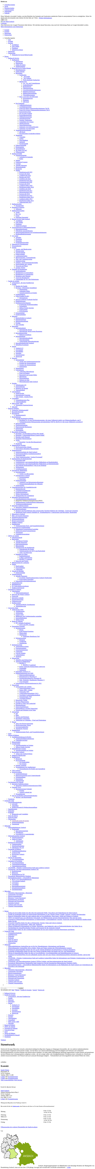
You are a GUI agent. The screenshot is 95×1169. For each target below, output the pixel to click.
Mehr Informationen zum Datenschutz (12, 26)
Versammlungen (16, 246)
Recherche (19, 169)
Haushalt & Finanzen (18, 207)
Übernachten (12, 819)
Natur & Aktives (13, 816)
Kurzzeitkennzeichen (25, 115)
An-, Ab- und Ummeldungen (31, 83)
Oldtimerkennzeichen (25, 117)
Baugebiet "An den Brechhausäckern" (30, 442)
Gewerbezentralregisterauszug (32, 90)
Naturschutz (15, 685)
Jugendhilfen (19, 351)
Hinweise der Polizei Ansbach (21, 594)
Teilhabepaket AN (21, 385)
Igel (17, 713)
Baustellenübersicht (17, 412)
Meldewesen (23, 81)
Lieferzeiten (19, 569)
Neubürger (11, 799)
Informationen (23, 298)
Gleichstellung (16, 391)
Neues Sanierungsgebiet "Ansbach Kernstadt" (29, 457)
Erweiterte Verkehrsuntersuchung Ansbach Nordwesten (35, 578)
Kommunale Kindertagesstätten (28, 304)
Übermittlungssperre (29, 95)
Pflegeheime (23, 376)
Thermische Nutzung (22, 728)
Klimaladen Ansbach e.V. (23, 671)
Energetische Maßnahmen (19, 470)
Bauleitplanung (16, 417)
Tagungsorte (15, 824)
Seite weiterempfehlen (7, 1080)
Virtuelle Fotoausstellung (15, 906)
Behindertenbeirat (21, 319)
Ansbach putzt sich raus (15, 904)
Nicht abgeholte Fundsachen (31, 80)
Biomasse (22, 640)
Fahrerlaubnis (16, 591)
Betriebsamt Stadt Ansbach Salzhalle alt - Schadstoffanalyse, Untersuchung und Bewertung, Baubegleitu (46, 512)
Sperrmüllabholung (21, 618)
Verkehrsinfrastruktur (18, 846)
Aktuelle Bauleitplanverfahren (24, 418)
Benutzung (19, 759)
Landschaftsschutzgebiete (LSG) (28, 693)
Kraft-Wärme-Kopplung (26, 631)
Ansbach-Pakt (16, 852)
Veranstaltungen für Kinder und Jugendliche (32, 769)
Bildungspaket (16, 742)
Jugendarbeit (19, 350)
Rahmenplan (19, 428)
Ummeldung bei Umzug (26, 122)
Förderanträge (23, 309)
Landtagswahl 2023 (25, 175)
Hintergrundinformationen (27, 675)
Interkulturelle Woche (25, 329)
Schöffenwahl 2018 (25, 189)
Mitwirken (7, 891)
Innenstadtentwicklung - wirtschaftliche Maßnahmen (23, 878)
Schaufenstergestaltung (18, 888)
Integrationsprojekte (21, 333)
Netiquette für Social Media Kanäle (22, 55)
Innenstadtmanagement (18, 886)
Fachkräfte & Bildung (14, 849)
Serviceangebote (20, 760)
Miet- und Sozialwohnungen (20, 516)
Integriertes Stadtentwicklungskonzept (27, 507)
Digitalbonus (19, 832)
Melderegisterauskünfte (30, 93)
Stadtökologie (16, 524)
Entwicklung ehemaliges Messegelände (27, 448)
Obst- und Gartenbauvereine (24, 259)
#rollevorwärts (20, 393)
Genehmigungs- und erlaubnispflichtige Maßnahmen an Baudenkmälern (37, 462)
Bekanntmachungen (21, 229)
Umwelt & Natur (13, 608)
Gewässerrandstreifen (22, 727)
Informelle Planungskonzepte (20, 497)
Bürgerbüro (19, 73)
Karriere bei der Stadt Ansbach (21, 219)
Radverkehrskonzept (22, 544)
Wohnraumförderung (18, 519)
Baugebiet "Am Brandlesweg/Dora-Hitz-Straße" (30, 433)
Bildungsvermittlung (25, 335)
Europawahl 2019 (24, 184)
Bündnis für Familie (21, 286)
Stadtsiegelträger (20, 66)
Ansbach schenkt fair (25, 792)
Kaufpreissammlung (21, 492)
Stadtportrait (15, 60)
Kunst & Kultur (12, 817)
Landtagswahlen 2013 (25, 199)
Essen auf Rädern (24, 373)
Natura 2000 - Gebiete (25, 690)
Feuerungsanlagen (21, 648)
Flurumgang (19, 532)
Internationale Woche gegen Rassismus (30, 331)
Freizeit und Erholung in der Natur (26, 710)
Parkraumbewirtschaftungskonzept (26, 581)
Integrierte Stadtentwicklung (20, 505)
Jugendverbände (20, 252)
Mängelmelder (20, 546)
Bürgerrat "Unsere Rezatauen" (17, 898)
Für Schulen (22, 764)
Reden (21, 159)
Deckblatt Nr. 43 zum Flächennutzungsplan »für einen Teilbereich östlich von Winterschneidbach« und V (50, 420)
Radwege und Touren (22, 561)
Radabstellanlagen (24, 556)
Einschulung (19, 779)
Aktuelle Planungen (21, 542)
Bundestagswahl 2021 (25, 180)
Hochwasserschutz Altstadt (23, 447)
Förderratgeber (20, 485)
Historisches (19, 63)
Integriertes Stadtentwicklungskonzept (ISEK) (29, 500)
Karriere (6, 31)
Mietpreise (15, 873)
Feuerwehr (15, 596)
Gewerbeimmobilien (18, 859)
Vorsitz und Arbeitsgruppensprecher (29, 361)
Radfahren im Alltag (21, 554)
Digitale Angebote (21, 765)
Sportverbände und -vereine (24, 264)
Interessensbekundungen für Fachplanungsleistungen (31, 232)
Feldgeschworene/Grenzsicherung (26, 531)
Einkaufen (11, 811)
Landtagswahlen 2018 (25, 185)
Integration (15, 326)
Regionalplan (19, 430)
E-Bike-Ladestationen (25, 557)
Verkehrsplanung (17, 574)
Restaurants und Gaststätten (20, 814)
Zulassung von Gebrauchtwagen (28, 127)
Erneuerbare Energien (18, 626)
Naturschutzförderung (22, 707)
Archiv (18, 440)
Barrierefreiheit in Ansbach (23, 318)
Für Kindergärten (24, 762)
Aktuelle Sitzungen (21, 165)
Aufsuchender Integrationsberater (29, 341)
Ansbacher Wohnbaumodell (20, 410)
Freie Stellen (15, 46)
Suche (6, 6)
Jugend (14, 346)
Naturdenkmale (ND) (25, 697)
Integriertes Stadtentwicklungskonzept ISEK (29, 785)
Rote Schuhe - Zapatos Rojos (24, 397)
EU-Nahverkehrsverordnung (20, 586)
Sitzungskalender (21, 167)
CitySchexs (15, 883)
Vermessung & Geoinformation (21, 527)
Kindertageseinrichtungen (23, 303)
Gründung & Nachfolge (15, 861)
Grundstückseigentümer (23, 534)
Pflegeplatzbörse (24, 378)
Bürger (6, 56)
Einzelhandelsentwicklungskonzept (26, 499)
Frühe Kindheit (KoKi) (22, 296)
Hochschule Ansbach (18, 752)
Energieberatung (20, 472)
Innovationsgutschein (22, 831)
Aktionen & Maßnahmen (23, 661)
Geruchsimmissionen (22, 650)
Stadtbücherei (16, 757)
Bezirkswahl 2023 (24, 177)
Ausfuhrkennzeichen (25, 107)
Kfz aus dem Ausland (25, 113)
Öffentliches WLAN (18, 847)
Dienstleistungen (20, 70)
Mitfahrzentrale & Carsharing (20, 562)
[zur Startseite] (7, 21)
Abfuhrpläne (19, 613)
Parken (14, 564)
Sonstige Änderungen (25, 120)
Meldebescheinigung (29, 91)
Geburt (21, 138)
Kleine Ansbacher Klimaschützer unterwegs (32, 666)
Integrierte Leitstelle (17, 598)
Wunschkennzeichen (25, 125)
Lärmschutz (19, 651)
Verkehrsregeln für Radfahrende (25, 547)
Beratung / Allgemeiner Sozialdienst (26, 288)
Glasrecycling (20, 614)
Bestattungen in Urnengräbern (24, 272)
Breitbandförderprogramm (23, 234)
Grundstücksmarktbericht (23, 490)
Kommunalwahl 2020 (25, 182)
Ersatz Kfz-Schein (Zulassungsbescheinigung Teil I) (34, 110)
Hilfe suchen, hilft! (17, 403)
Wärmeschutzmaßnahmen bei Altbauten (31, 484)
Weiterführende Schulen (19, 749)
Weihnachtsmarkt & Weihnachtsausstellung (24, 807)
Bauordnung (15, 413)
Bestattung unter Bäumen (23, 276)
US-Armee (15, 236)
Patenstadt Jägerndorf (22, 217)
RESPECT (22, 663)
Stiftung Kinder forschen (26, 308)
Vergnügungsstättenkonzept (24, 504)
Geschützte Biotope (25, 698)
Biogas (21, 630)
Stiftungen (19, 209)
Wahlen (18, 170)
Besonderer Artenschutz (23, 718)
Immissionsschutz (17, 645)
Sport (9, 733)
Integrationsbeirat (21, 328)
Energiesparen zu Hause (23, 475)
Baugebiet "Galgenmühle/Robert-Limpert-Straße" (30, 435)
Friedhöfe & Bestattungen (19, 269)
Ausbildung (15, 45)
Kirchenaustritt (23, 143)
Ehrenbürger (19, 61)
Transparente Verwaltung (15, 894)
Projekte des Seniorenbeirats (27, 363)
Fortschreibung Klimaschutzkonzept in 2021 (29, 683)
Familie (14, 284)
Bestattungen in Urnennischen (24, 274)
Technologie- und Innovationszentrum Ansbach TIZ (23, 869)
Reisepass (26, 100)
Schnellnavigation (9, 4)
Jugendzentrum (20, 355)
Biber (17, 715)
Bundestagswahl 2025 (25, 172)
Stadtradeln (22, 670)
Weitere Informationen (45, 18)
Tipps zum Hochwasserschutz (24, 723)
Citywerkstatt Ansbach (18, 881)
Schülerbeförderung (21, 774)
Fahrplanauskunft (17, 537)
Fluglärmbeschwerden (22, 242)
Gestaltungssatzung (21, 469)
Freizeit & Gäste (9, 800)
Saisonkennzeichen (25, 118)
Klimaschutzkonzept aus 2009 (24, 673)
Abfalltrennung (20, 611)
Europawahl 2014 (24, 194)
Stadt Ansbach (5, 1090)
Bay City (18, 214)
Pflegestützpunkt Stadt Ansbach (28, 381)
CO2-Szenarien (23, 681)
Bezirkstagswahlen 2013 (26, 200)
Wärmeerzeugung (21, 638)
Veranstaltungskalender (15, 802)
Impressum (7, 33)
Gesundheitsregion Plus (22, 400)
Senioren (14, 358)
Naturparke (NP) (24, 692)
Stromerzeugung (20, 628)
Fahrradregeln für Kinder (26, 549)
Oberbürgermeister (21, 155)
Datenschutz (8, 35)
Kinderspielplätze (21, 314)
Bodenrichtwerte (20, 489)
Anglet (18, 212)
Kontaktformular (13, 1076)
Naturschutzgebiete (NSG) (27, 688)
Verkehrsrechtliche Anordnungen (25, 604)
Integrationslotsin (24, 340)
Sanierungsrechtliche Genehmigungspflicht (28, 454)
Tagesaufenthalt (20, 390)
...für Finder (26, 76)
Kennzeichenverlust (25, 112)
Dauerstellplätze (20, 567)
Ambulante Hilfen (24, 291)
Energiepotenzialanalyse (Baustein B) (30, 678)
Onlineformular (16, 1106)
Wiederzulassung (24, 123)
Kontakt (6, 30)
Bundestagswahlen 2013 (26, 197)
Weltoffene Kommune (22, 345)
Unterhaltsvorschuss (21, 740)
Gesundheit (15, 398)
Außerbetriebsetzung (25, 105)
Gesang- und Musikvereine (23, 249)
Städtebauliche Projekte (19, 445)
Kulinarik (11, 812)
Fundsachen (22, 75)
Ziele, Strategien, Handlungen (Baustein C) (32, 680)
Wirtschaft (7, 826)
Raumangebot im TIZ (18, 874)
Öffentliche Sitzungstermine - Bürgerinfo (20, 893)
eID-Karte (26, 102)
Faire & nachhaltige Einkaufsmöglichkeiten (24, 795)
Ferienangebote (20, 313)
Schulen (14, 856)
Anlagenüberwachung (22, 646)
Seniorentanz (23, 366)
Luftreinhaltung (20, 655)
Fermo (17, 215)
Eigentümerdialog (17, 889)
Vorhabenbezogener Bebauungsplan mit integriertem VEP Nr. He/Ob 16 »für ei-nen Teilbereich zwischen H (51, 422)
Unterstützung (20, 370)
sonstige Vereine (20, 267)
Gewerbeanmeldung (18, 862)
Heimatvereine (20, 251)
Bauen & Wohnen (13, 408)
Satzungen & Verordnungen (20, 244)
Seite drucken (18, 1080)
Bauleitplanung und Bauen (16, 899)
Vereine (14, 247)
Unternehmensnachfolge (19, 866)
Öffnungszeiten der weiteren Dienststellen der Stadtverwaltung (19, 1127)
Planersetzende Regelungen (24, 427)
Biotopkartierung (21, 705)
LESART (15, 804)
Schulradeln (22, 668)
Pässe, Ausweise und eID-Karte (28, 96)
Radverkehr (15, 539)
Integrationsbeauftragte (26, 338)
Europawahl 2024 (24, 174)
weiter (69, 1167)
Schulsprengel (20, 780)
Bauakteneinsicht (21, 415)
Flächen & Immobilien (14, 857)
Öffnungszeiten (20, 152)
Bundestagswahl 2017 (25, 190)
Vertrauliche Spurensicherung (24, 405)
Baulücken (19, 443)
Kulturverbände (20, 254)
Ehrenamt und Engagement (16, 901)
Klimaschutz (15, 658)
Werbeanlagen (20, 467)
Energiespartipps (24, 477)
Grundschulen (16, 743)
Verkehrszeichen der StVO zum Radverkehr (32, 551)
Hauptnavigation (9, 8)
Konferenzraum (16, 871)
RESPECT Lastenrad (25, 559)
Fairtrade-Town (16, 787)
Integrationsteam (20, 336)
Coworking (15, 884)
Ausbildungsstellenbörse (19, 851)
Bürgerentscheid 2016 (25, 192)
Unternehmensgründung (19, 864)
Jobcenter (14, 407)
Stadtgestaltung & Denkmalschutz (22, 459)
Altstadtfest (15, 805)
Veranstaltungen (20, 794)
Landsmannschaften (21, 256)
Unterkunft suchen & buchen (20, 821)
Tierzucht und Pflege (22, 266)
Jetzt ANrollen (20, 324)
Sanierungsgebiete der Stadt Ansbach (26, 452)
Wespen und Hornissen (22, 717)
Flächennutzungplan (21, 425)
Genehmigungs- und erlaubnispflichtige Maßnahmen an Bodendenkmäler (37, 464)
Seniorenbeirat (20, 360)
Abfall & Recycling (17, 609)
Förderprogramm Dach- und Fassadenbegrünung (30, 526)
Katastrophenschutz (17, 599)
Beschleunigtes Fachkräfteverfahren (29, 133)
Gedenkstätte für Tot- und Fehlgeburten (27, 279)
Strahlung (18, 656)
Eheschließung (23, 140)
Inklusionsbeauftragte (22, 321)
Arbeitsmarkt (19, 841)
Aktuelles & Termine (22, 541)
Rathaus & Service (13, 58)
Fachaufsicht (23, 306)
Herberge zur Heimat (22, 388)
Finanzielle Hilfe (20, 455)
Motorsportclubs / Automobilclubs (26, 257)
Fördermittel (15, 829)
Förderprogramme (21, 480)
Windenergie (23, 635)
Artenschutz (15, 712)
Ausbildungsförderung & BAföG (21, 737)
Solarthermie (23, 643)
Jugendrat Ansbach (13, 903)
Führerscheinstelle (21, 145)
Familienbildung (20, 294)
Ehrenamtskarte (20, 386)
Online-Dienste (20, 71)
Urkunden (22, 137)
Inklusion (14, 316)
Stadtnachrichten (17, 204)
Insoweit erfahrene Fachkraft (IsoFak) (27, 299)
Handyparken (20, 566)
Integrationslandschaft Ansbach (25, 343)
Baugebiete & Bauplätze (19, 432)
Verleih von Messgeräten (26, 474)
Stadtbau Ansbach (17, 522)
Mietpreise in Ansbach (18, 514)
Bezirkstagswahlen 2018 (26, 187)
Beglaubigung (27, 86)
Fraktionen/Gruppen (21, 162)
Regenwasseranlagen (18, 521)
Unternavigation (9, 10)
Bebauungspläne (20, 423)
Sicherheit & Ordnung (14, 589)
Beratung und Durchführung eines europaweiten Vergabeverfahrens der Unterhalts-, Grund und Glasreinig (47, 510)
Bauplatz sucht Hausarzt (23, 437)
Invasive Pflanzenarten (22, 702)
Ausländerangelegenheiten (23, 130)
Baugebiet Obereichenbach (23, 438)
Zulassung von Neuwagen (27, 128)
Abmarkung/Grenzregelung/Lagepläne (27, 529)
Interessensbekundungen (19, 509)
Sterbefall (22, 142)
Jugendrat (18, 353)
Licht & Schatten (21, 653)
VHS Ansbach (16, 770)
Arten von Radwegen (25, 552)
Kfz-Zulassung (20, 103)
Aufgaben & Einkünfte (26, 157)
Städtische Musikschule (19, 755)
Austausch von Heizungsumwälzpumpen (31, 482)
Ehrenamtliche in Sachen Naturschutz (27, 708)
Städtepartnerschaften (18, 210)
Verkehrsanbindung (17, 837)
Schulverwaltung (17, 772)
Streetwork (19, 356)
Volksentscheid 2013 (25, 202)
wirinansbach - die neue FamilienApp (23, 283)
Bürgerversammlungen (15, 896)
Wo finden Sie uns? (21, 150)
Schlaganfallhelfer (21, 402)
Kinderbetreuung (21, 301)
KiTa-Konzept (23, 311)
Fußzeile (6, 13)
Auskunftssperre (28, 85)
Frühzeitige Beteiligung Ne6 (31, 636)
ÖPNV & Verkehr (13, 536)
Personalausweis (28, 98)
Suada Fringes (5, 1070)
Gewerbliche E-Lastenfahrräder (25, 834)
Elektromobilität (20, 573)
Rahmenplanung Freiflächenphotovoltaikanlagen (30, 502)
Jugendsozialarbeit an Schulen (28, 293)
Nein (2, 19)
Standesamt (19, 135)
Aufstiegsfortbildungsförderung (25, 738)
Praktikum (15, 48)
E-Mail (3, 1076)
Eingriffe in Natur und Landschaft (25, 703)
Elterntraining (23, 289)
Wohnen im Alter (24, 380)
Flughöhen (19, 239)
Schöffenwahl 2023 (25, 179)
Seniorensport (20, 368)
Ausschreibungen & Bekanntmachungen (24, 227)
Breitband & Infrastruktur (15, 842)
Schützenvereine (20, 261)
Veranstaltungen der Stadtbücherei (26, 767)
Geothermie (22, 641)
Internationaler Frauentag (23, 395)
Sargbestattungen (21, 271)
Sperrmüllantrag (20, 148)
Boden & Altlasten (17, 621)
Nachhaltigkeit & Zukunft (15, 782)
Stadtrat (18, 160)
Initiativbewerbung (17, 50)
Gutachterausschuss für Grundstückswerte (24, 487)
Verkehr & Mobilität (18, 571)
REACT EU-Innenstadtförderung (22, 879)
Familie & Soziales (13, 281)
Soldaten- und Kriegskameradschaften (27, 262)
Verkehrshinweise (17, 583)
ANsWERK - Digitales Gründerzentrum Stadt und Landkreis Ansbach (28, 868)
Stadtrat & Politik (17, 153)
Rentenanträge (20, 147)
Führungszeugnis (28, 88)
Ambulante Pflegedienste (26, 371)
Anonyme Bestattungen (22, 278)
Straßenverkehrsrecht (18, 588)
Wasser (14, 722)
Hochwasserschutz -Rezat (23, 725)
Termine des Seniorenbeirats (27, 365)
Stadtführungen (12, 809)
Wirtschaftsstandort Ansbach (16, 836)
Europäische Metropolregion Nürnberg (19, 876)
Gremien (18, 164)
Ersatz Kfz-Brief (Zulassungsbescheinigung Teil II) (34, 108)
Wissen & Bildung (13, 735)
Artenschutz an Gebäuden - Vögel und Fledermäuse (31, 720)
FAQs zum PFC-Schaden (26, 624)
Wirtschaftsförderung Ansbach (17, 827)
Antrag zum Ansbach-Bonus (24, 754)
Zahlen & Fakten (21, 65)
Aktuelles (18, 237)
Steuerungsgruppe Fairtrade (24, 789)
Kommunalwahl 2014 (25, 195)
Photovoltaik (23, 633)
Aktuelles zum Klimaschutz (24, 660)
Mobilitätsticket (16, 584)
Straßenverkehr (16, 603)
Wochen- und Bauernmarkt (23, 797)
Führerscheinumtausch (22, 593)
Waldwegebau (20, 619)
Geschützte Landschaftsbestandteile (29, 695)
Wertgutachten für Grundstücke (25, 495)
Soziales (14, 383)
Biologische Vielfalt (21, 700)
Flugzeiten (19, 241)
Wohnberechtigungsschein (19, 517)
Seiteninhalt (7, 11)
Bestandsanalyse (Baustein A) (28, 676)
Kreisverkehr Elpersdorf (26, 579)
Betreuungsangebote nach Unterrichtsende (28, 775)
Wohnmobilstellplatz (18, 822)
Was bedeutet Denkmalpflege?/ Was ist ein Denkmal (31, 465)
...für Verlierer (27, 78)
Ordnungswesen (16, 601)
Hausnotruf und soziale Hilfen (28, 375)
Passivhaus (22, 479)
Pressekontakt (20, 205)
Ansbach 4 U (19, 348)
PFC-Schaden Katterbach (23, 623)
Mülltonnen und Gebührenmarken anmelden (29, 616)
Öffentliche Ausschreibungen (24, 231)
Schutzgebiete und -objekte (23, 686)
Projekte (18, 323)
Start (9, 40)
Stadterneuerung (16, 450)
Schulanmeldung (20, 777)
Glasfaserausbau (16, 844)
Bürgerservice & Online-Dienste (21, 68)
